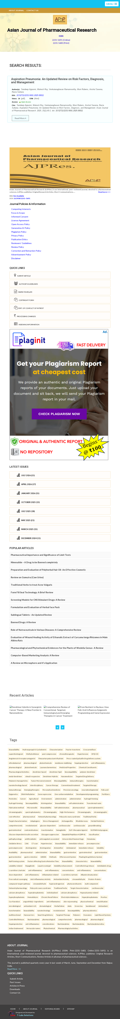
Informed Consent (19, 216)
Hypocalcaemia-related (89, 893)
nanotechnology (43, 910)
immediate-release (76, 843)
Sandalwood (90, 906)
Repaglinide (30, 866)
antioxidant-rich (30, 906)
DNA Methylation (28, 794)
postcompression (15, 848)
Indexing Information (28, 324)
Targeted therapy (89, 785)
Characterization (56, 750)
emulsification (102, 901)
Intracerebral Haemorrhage (73, 839)
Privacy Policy (17, 235)
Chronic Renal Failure (49, 897)
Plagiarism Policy (18, 232)
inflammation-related (50, 875)
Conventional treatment (70, 785)
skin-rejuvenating (70, 901)
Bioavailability (46, 808)
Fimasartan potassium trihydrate (50, 758)
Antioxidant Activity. (61, 879)
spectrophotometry (32, 812)
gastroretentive (70, 852)
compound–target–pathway (19, 884)
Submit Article (23, 276)
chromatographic (15, 812)
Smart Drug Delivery (45, 915)
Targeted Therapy (63, 915)
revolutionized (31, 825)
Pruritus (104, 897)
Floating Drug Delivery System (90, 857)
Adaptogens (35, 821)
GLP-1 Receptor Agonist (78, 830)
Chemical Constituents (88, 767)
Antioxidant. (103, 906)
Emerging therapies (31, 790)
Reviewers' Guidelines (21, 243)
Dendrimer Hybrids (50, 776)
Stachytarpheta (33, 919)
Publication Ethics (19, 239)
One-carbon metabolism (64, 794)
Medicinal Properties (67, 767)
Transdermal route (94, 803)
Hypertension (82, 754)
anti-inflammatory (98, 763)
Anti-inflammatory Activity (40, 879)
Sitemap (70, 1009)
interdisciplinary (36, 785)
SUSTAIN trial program (99, 830)
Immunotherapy (15, 790)
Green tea (79, 906)
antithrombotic (30, 839)
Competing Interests (21, 209)
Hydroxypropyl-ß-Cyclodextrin (34, 750)
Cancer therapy (52, 785)
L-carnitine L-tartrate (70, 875)
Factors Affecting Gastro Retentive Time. (43, 861)
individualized (52, 893)
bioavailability (14, 750)
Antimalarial (71, 848)
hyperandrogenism (56, 884)
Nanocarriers (29, 915)
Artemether (58, 848)
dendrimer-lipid (55, 772)
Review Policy (17, 247)
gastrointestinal (15, 830)
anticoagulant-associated (49, 839)
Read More (20, 118)
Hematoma (91, 839)
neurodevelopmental (90, 790)
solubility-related (15, 866)
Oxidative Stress (15, 843)
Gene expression (44, 794)
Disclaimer (16, 258)
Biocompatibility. (60, 781)
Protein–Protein (94, 879)
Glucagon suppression (50, 834)
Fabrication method (16, 808)
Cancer (23, 799)
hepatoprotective (81, 763)
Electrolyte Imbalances (70, 897)
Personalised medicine (51, 790)
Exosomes (88, 915)
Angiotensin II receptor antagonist (22, 758)
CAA (26, 843)
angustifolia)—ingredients (33, 901)
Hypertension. (46, 843)
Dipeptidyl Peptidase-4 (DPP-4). (74, 834)
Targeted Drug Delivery (85, 776)
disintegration (46, 803)
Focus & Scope (18, 213)
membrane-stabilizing (63, 763)
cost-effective (14, 817)
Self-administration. (62, 808)
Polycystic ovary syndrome (69, 817)
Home (13, 1009)
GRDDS (43, 857)
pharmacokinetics (90, 910)
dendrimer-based (39, 772)
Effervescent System (68, 857)
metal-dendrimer (15, 776)
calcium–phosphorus (17, 893)
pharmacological (30, 763)
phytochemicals (46, 763)
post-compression (49, 754)
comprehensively (15, 825)
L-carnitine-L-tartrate (17, 870)
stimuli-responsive (32, 776)
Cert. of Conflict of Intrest (31, 308)
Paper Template (24, 292)
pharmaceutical (79, 808)
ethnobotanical (15, 763)
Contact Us (32, 10)
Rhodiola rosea (82, 821)
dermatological (45, 906)
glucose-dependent (48, 825)
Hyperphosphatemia (90, 897)
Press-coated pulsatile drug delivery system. (84, 758)
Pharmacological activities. (68, 928)
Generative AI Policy (20, 228)
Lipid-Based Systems (103, 915)
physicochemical (86, 901)
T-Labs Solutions (25, 1015)
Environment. (47, 799)
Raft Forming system (16, 861)
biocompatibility (71, 772)
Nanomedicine (67, 776)
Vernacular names (33, 928)
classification (94, 834)
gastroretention (101, 852)
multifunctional (15, 915)
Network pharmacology (47, 817)
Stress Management (51, 821)
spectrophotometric (95, 808)
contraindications (31, 830)
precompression (93, 843)
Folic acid (104, 790)
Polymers (76, 915)
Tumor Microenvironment (41, 781)
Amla (69, 906)
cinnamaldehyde (78, 879)
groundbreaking (94, 825)
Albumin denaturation (89, 875)
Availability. (13, 852)
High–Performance (67, 812)
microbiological (15, 906)
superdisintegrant (16, 754)
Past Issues (15, 982)
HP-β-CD (94, 754)
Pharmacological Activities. (19, 772)
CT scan (35, 843)
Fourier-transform (73, 750)
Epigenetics (13, 794)
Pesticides (13, 799)
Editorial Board (52, 1009)
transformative (92, 781)
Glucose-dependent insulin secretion (23, 834)
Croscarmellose (89, 750)
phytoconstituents (74, 884)
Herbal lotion (59, 906)
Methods (52, 857)
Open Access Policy (20, 224)
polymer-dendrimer (87, 772)
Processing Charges (26, 316)
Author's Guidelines (28, 284)
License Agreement (20, 220)
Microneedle (32, 808)
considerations (48, 924)
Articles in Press (17, 985)
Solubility (100, 848)
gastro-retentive (30, 857)
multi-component (91, 884)
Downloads (15, 989)
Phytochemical (49, 928)
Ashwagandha (67, 821)
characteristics (82, 861)
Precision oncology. (71, 790)
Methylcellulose (32, 754)
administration (60, 799)
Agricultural (33, 799)
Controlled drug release (84, 866)
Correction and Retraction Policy (26, 251)
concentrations (68, 870)
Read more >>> (104, 192)
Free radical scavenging (18, 879)
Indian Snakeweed (16, 928)
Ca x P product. (14, 901)
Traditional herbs (89, 817)
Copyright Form (26, 300)
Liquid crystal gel (44, 866)
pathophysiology (15, 839)
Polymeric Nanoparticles (18, 781)
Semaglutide (61, 830)
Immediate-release (86, 848)
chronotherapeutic (66, 754)
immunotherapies (77, 781)
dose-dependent (15, 875)
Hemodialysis (33, 897)
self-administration (76, 803)
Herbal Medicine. (97, 821)
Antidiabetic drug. (104, 866)
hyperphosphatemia (36, 893)
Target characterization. (18, 821)
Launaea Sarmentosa (48, 767)
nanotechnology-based (18, 785)
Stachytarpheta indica (95, 924)
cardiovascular (64, 825)
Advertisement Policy (21, 254)
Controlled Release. (16, 919)
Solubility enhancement (63, 866)
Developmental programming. (87, 794)
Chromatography (50, 812)
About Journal (16, 10)
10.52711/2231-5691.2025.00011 (30, 95)
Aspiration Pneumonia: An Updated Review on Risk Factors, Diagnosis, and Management (57, 80)
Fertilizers (106, 794)
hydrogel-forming (91, 799)
